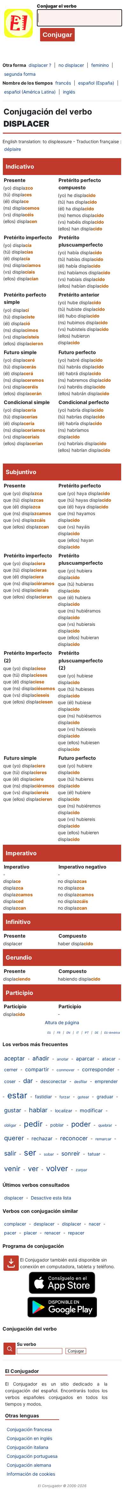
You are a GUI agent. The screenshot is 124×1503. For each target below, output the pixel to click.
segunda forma (20, 74)
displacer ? (40, 65)
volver (57, 1168)
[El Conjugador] (18, 25)
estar (17, 1095)
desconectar (53, 1081)
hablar (38, 1110)
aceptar (14, 1058)
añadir (40, 1058)
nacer (94, 1224)
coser (10, 1081)
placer (30, 1232)
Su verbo (26, 1344)
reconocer (74, 1138)
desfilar (80, 1081)
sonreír (70, 1153)
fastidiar (43, 1096)
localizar (63, 1110)
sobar (49, 1154)
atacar (108, 1058)
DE (96, 1032)
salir (10, 1153)
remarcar (103, 1138)
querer (14, 1138)
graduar (105, 1096)
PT (87, 1032)
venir (12, 1168)
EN (68, 1032)
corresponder (98, 1069)
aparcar (85, 1058)
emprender (106, 1081)
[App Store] (62, 1292)
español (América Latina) (30, 91)
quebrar (105, 1125)
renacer (52, 1232)
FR (58, 1032)
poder (81, 1124)
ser (30, 1152)
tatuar (94, 1154)
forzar (64, 1096)
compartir (37, 1069)
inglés (69, 91)
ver (33, 1168)
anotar (62, 1059)
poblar (57, 1125)
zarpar (81, 1169)
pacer (10, 1232)
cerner (10, 1069)
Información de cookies (31, 1474)
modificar (91, 1110)
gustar (12, 1110)
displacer (13, 1197)
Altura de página (62, 1022)
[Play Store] (62, 1316)
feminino (100, 65)
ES (49, 1032)
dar (28, 1081)
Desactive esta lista (51, 1197)
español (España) (96, 83)
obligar (10, 1125)
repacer (76, 1232)
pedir (33, 1124)
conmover (65, 1069)
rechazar (41, 1138)
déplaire (12, 149)
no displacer (71, 65)
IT (77, 1032)
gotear (83, 1096)
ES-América (112, 1032)
